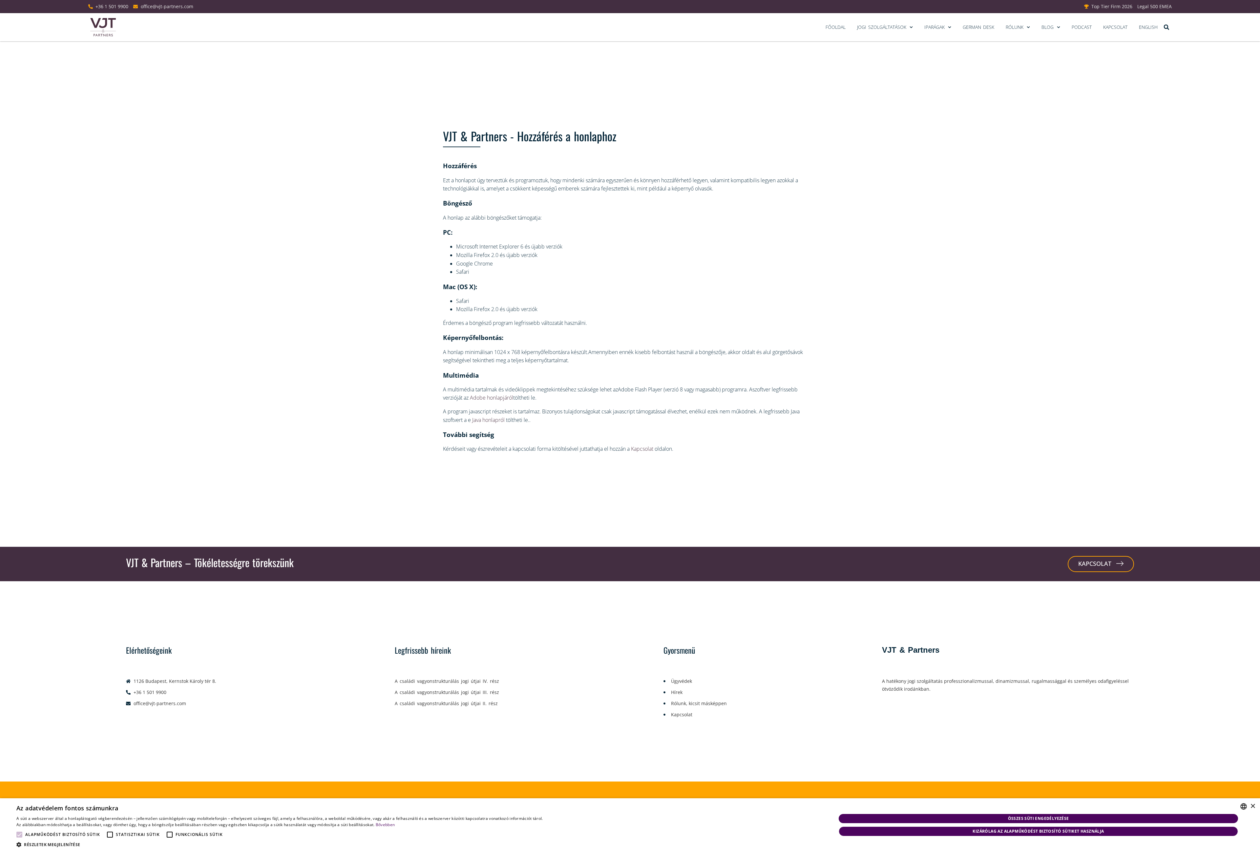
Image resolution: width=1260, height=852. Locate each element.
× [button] (1252, 806)
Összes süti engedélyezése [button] (1038, 818)
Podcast (1082, 27)
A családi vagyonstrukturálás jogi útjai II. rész (446, 703)
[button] (1166, 27)
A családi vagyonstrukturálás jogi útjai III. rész (447, 692)
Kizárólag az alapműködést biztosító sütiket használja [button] (1038, 831)
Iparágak (934, 27)
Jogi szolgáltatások (881, 27)
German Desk (978, 27)
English (1148, 27)
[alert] (630, 825)
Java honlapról (488, 420)
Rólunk (1014, 27)
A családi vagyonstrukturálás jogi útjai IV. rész (447, 681)
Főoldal (836, 27)
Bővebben (385, 824)
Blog (1047, 27)
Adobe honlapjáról (491, 397)
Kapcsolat (1115, 27)
